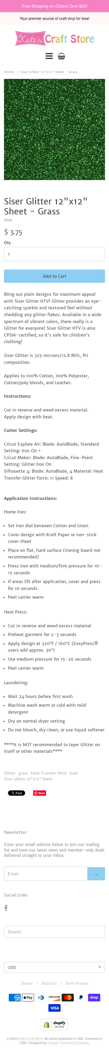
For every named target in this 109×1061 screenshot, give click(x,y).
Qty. (8, 243)
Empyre (52, 1042)
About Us (49, 983)
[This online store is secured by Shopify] (54, 1029)
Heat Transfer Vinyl (48, 773)
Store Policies (76, 983)
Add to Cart (54, 276)
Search (27, 983)
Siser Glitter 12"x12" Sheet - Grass (48, 72)
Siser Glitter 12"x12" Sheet (28, 779)
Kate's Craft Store (30, 1038)
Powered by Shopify (74, 1042)
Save (41, 793)
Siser (8, 219)
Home (9, 72)
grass (23, 773)
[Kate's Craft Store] (54, 38)
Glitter (10, 773)
